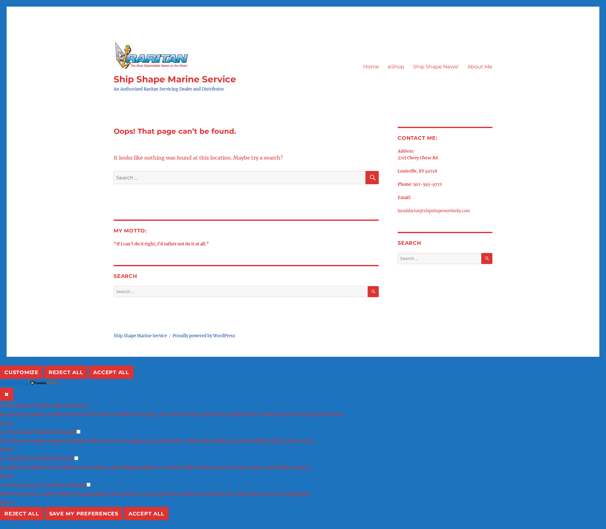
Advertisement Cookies (35, 485)
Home (371, 67)
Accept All (111, 372)
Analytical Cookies (29, 458)
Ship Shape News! (436, 67)
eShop (396, 67)
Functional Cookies (30, 432)
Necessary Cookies (29, 405)
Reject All (66, 372)
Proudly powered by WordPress (204, 335)
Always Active (71, 405)
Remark (65, 432)
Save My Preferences (83, 514)
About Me (479, 67)
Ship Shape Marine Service (175, 79)
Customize (21, 372)
